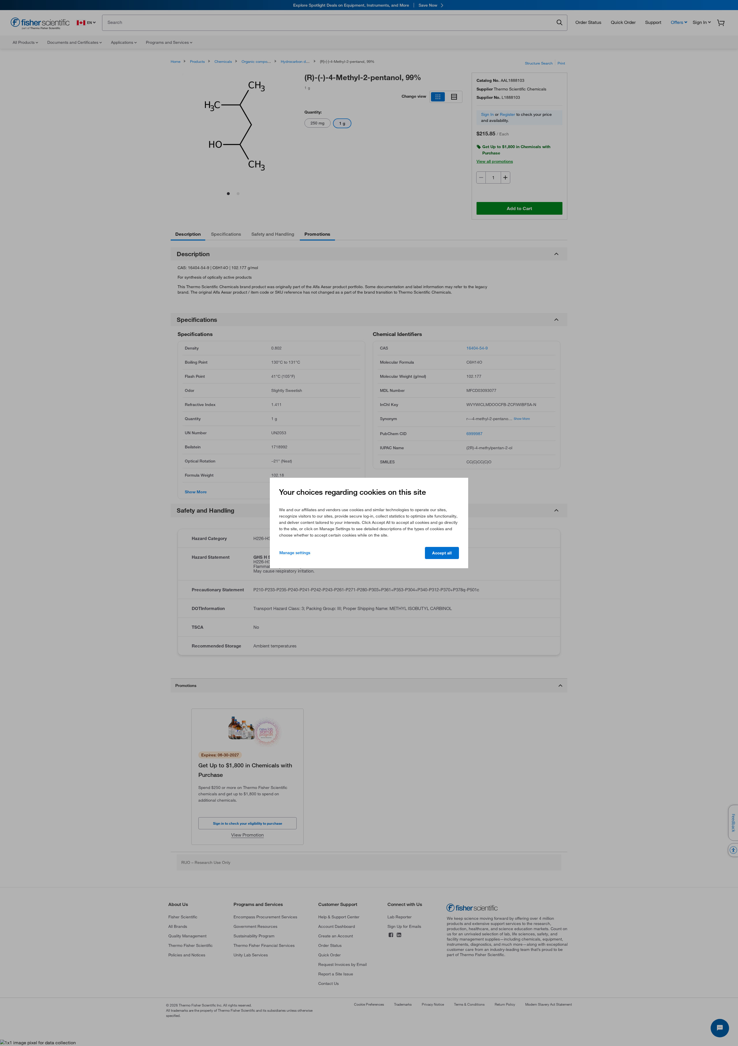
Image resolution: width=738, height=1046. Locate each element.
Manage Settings (294, 552)
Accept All (442, 553)
